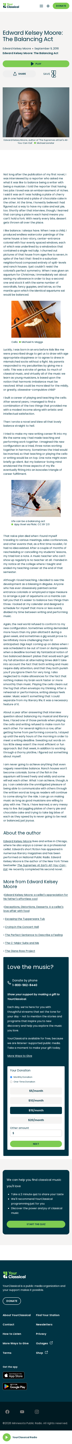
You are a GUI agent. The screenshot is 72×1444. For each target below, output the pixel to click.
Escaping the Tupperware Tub (25, 919)
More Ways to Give (19, 1056)
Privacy (41, 1334)
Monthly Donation (23, 1077)
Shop (39, 1353)
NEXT (36, 1144)
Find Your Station (47, 1315)
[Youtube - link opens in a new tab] (22, 1412)
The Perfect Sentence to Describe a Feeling (34, 935)
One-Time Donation (24, 1081)
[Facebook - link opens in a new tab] (7, 1412)
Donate (61, 6)
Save (46, 74)
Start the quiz (36, 1224)
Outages (42, 1343)
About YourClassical (17, 1315)
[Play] (7, 1437)
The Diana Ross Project (20, 951)
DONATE (11, 1301)
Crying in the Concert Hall (22, 927)
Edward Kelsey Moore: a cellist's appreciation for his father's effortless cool (35, 897)
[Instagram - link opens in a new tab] (37, 1412)
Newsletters (44, 1324)
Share (22, 73)
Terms (7, 1353)
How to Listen (12, 1334)
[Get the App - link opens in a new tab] (13, 1376)
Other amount (19, 1128)
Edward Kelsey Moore (17, 48)
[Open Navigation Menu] (41, 6)
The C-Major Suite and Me (22, 943)
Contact (8, 1324)
